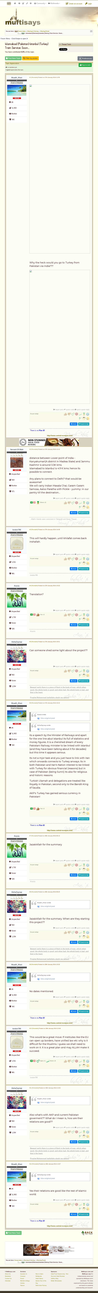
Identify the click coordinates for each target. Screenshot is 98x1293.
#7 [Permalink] (33, 835)
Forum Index (22, 31)
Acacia (16, 586)
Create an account (75, 4)
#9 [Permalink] (33, 964)
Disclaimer (8, 1276)
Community (40, 3)
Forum (22, 1278)
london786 (17, 530)
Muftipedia (39, 1276)
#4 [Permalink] (33, 585)
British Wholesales (56, 1280)
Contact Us (8, 1278)
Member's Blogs (25, 1280)
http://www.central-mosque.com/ (60, 436)
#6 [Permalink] (33, 703)
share (74, 424)
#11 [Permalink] (34, 1088)
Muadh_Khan (16, 78)
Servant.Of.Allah (16, 449)
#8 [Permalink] (33, 892)
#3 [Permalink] (33, 529)
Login (89, 4)
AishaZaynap (16, 642)
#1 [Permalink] (33, 77)
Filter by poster (31, 58)
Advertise (7, 1280)
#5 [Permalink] (33, 641)
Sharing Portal (44, 31)
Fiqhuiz (22, 1285)
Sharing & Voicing (32, 31)
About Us (7, 1274)
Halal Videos (39, 1278)
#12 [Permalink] (34, 1164)
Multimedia (54, 3)
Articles (22, 1283)
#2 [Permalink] (33, 449)
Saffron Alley (54, 1278)
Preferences (87, 58)
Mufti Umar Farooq (41, 1285)
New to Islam (39, 1274)
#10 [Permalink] (34, 1028)
